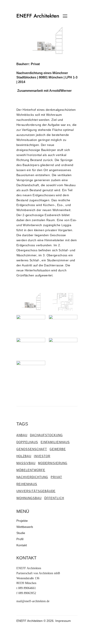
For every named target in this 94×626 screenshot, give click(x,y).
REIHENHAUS (26, 484)
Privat (56, 477)
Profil (19, 539)
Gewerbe (58, 449)
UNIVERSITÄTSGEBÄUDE (36, 491)
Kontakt (21, 545)
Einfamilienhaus (55, 442)
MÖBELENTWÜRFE (30, 470)
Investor (42, 456)
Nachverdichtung (32, 477)
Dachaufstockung (46, 435)
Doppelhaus (27, 442)
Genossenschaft (31, 449)
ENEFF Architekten (29, 621)
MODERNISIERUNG (52, 463)
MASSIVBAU (25, 463)
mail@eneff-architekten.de (32, 601)
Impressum (63, 621)
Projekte (22, 520)
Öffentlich (54, 498)
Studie (20, 533)
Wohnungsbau (29, 498)
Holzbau (23, 456)
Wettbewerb (24, 527)
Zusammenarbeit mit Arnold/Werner (44, 90)
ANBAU (21, 435)
